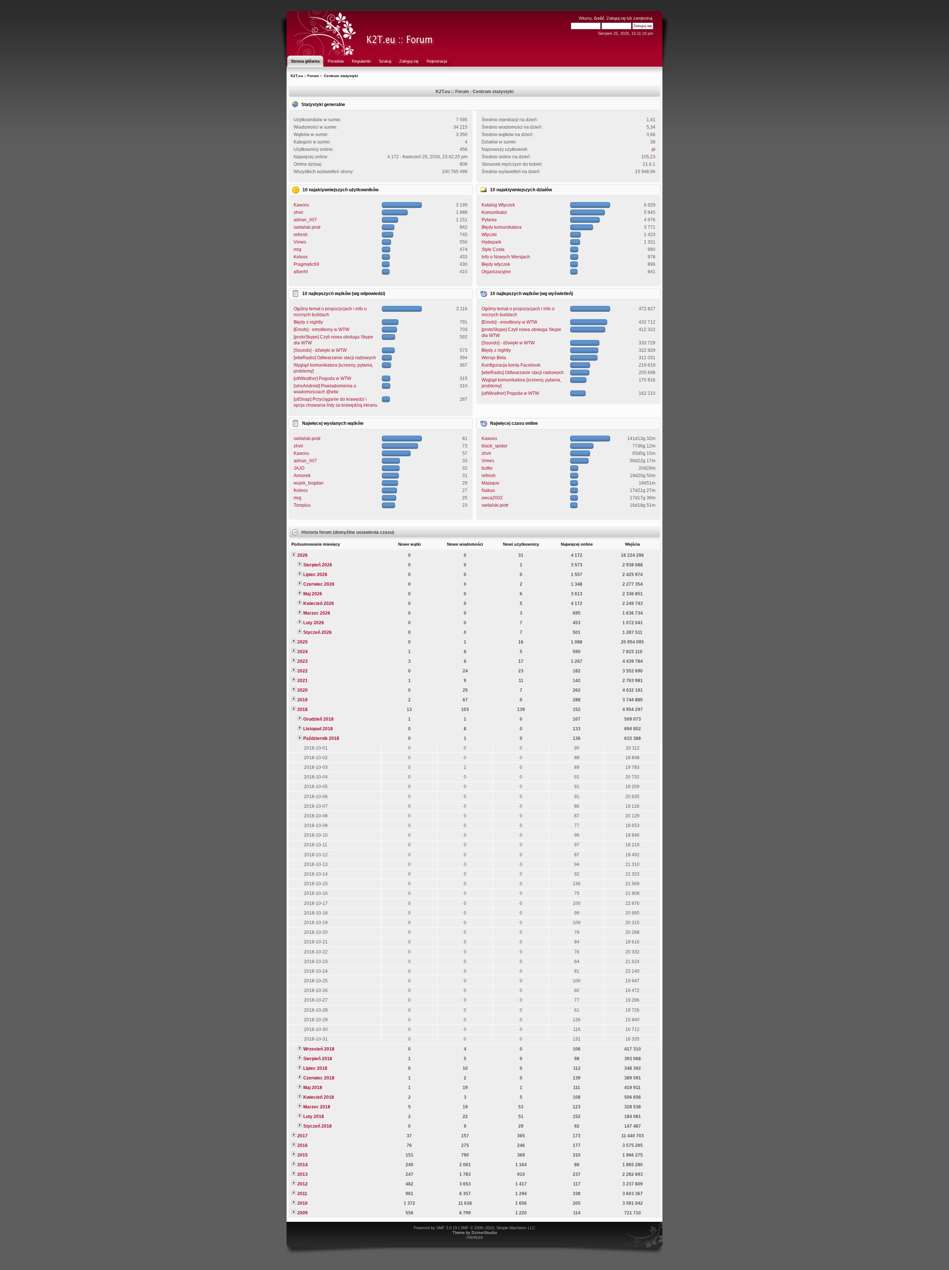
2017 (302, 1135)
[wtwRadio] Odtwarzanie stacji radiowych (335, 357)
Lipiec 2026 (315, 574)
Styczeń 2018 (317, 1126)
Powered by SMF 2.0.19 (435, 1228)
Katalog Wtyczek (498, 205)
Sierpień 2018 (317, 1058)
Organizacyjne (496, 271)
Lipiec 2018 (315, 1068)
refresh (301, 234)
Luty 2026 (313, 622)
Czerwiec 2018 (318, 1078)
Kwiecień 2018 (318, 1097)
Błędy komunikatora (502, 227)
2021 (302, 680)
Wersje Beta (494, 357)
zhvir (298, 212)
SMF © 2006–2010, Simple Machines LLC (497, 1228)
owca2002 (492, 497)
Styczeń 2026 (317, 632)
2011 (302, 1193)
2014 (302, 1164)
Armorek (302, 475)
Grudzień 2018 (318, 719)
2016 (302, 1145)
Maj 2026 (312, 593)
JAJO (299, 468)
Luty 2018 (313, 1116)
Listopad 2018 (318, 728)
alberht (301, 271)
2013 (302, 1174)
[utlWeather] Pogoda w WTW (322, 378)
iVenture (474, 1237)
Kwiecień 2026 (318, 603)
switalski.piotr (307, 227)
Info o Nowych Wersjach (506, 256)
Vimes (300, 242)
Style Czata (493, 249)
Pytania (489, 219)
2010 (302, 1203)
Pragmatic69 (306, 264)
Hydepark (491, 242)
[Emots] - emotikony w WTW (321, 329)
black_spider (494, 446)
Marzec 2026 (316, 613)
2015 (302, 1155)
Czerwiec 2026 (318, 584)
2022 (302, 671)
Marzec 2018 (316, 1106)
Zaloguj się (616, 18)
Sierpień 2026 (317, 565)
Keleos (301, 256)
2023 (302, 661)
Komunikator (494, 212)
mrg (297, 249)
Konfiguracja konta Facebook (511, 365)
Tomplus (302, 505)
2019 (302, 699)
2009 (302, 1213)
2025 (302, 642)
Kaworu (301, 205)
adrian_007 (305, 219)
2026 (302, 555)
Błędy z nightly (308, 322)
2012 (302, 1184)
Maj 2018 (312, 1087)
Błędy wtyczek (496, 264)
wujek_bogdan (309, 483)
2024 (302, 651)
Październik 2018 (321, 738)
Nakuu (488, 490)
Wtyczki (489, 234)
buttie (487, 468)
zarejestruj (642, 18)
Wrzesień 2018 (318, 1049)
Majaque (490, 483)
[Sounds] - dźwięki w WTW (320, 350)
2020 (302, 690)
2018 (302, 709)
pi (653, 149)
